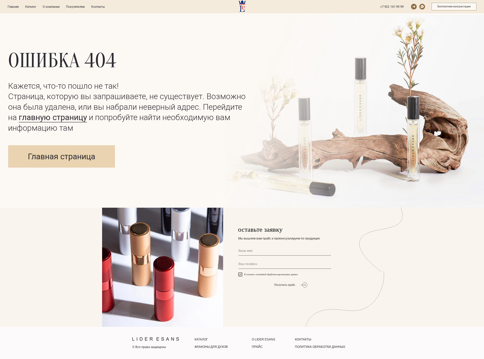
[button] (454, 6)
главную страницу (53, 117)
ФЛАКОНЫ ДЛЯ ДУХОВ (211, 346)
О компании (51, 7)
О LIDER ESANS (263, 339)
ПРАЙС (257, 346)
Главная (13, 7)
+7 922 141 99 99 (392, 7)
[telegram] (414, 6)
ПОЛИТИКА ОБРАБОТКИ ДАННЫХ (320, 346)
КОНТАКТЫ (303, 339)
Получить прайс (284, 284)
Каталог (30, 7)
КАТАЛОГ (201, 339)
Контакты (98, 7)
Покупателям (75, 7)
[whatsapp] (422, 6)
